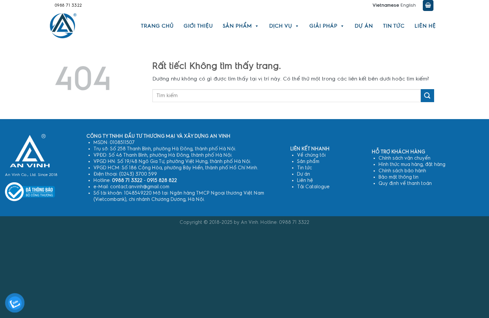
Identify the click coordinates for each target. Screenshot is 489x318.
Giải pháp (323, 26)
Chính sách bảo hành (402, 170)
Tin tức (394, 26)
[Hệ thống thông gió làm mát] (30, 150)
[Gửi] (427, 95)
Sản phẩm (237, 26)
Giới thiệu (198, 26)
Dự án (364, 26)
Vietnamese (386, 5)
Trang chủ (157, 26)
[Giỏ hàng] (428, 5)
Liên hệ (425, 26)
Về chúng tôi (311, 155)
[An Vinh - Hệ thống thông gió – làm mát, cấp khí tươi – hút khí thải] (63, 25)
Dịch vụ (280, 26)
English (408, 5)
